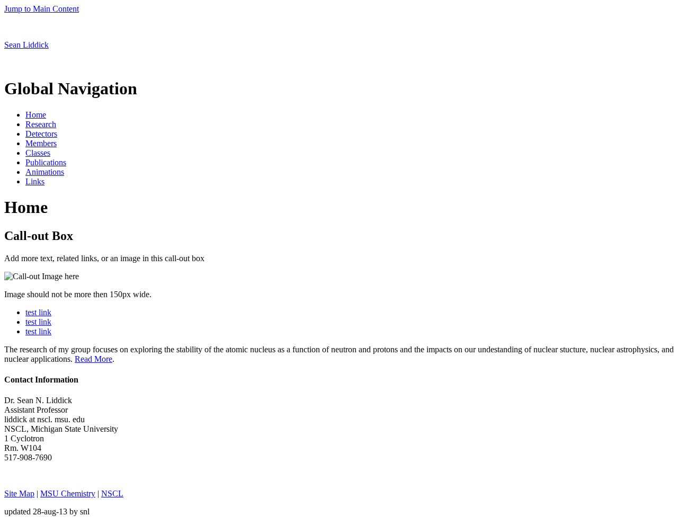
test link (38, 312)
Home (35, 114)
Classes (37, 152)
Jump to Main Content (41, 8)
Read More (93, 358)
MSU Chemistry (67, 493)
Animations (44, 171)
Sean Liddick (26, 44)
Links (34, 181)
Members (41, 143)
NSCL (112, 493)
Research (40, 124)
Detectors (41, 133)
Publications (45, 162)
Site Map (19, 493)
